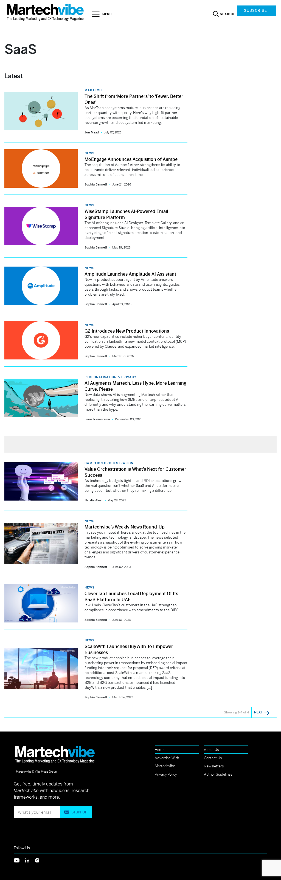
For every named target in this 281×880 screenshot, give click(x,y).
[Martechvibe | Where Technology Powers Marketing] (46, 12)
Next (259, 712)
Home (159, 749)
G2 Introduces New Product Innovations (127, 331)
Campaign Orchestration (109, 463)
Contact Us (213, 758)
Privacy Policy (166, 774)
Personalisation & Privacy (110, 377)
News (89, 153)
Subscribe (255, 10)
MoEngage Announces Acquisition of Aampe (131, 159)
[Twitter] (19, 860)
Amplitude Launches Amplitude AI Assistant (130, 274)
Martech (93, 90)
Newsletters (214, 766)
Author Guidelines (218, 774)
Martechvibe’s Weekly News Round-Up (125, 527)
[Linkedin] (30, 860)
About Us (211, 749)
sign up (79, 812)
